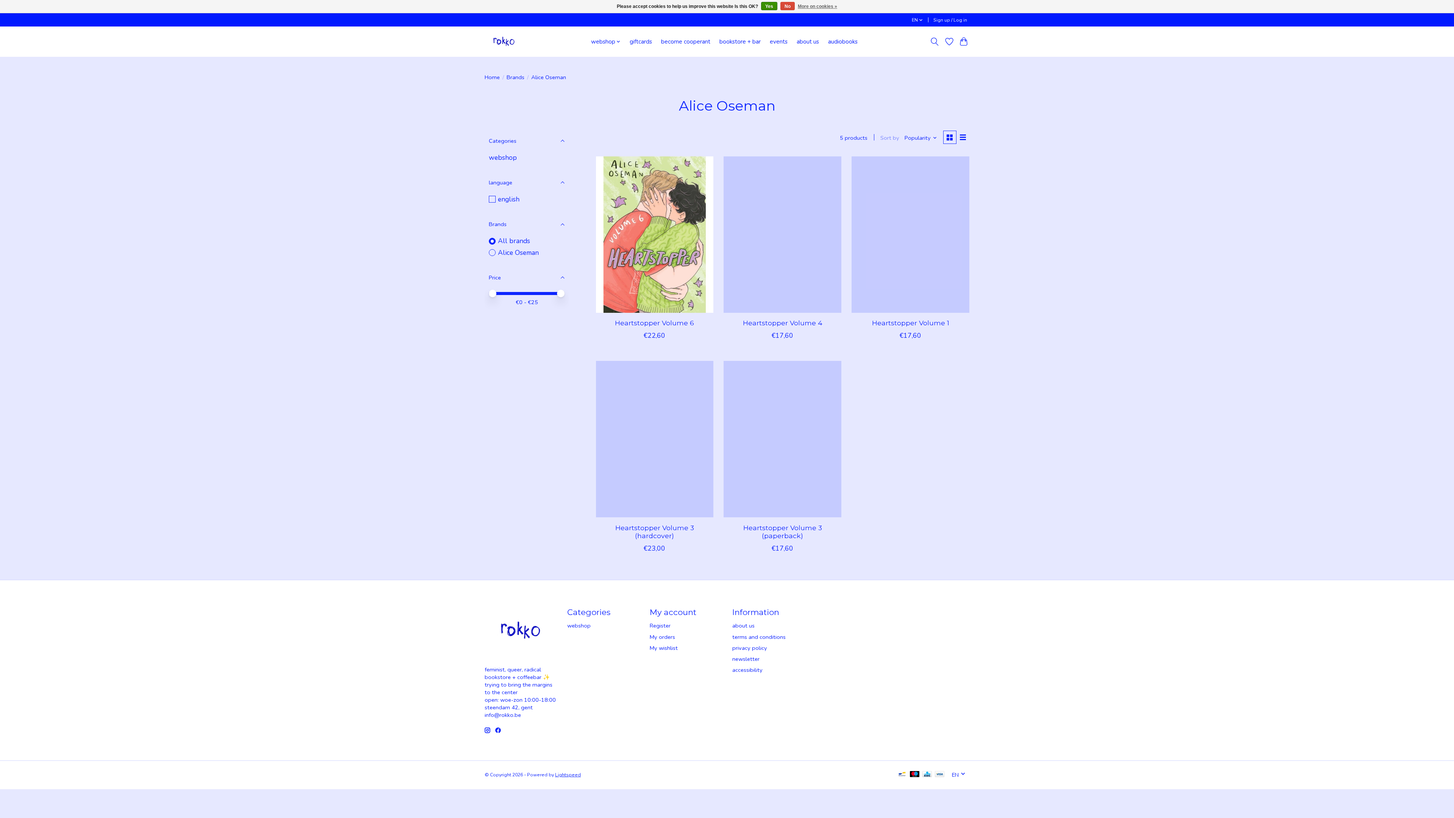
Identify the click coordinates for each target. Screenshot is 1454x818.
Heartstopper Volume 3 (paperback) (782, 532)
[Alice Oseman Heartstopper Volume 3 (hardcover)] (654, 439)
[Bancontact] (902, 775)
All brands (514, 240)
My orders (662, 637)
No (788, 6)
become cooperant (685, 41)
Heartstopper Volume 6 (654, 323)
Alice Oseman (518, 252)
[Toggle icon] (934, 41)
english (509, 199)
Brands (515, 77)
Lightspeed (568, 775)
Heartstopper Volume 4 (782, 323)
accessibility (747, 670)
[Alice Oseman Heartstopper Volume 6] (654, 234)
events (779, 41)
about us (808, 41)
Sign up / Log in (950, 20)
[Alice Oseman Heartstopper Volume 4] (782, 234)
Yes (769, 6)
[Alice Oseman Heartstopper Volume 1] (910, 234)
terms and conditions (759, 637)
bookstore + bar (740, 41)
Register (660, 625)
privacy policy (749, 648)
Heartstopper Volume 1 (910, 323)
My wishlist (664, 648)
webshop (503, 157)
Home (492, 77)
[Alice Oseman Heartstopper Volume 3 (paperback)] (782, 439)
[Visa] (940, 775)
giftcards (641, 41)
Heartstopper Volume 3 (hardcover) (654, 532)
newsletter (746, 659)
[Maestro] (915, 775)
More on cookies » (817, 6)
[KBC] (927, 775)
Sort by (889, 138)
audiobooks (843, 41)
